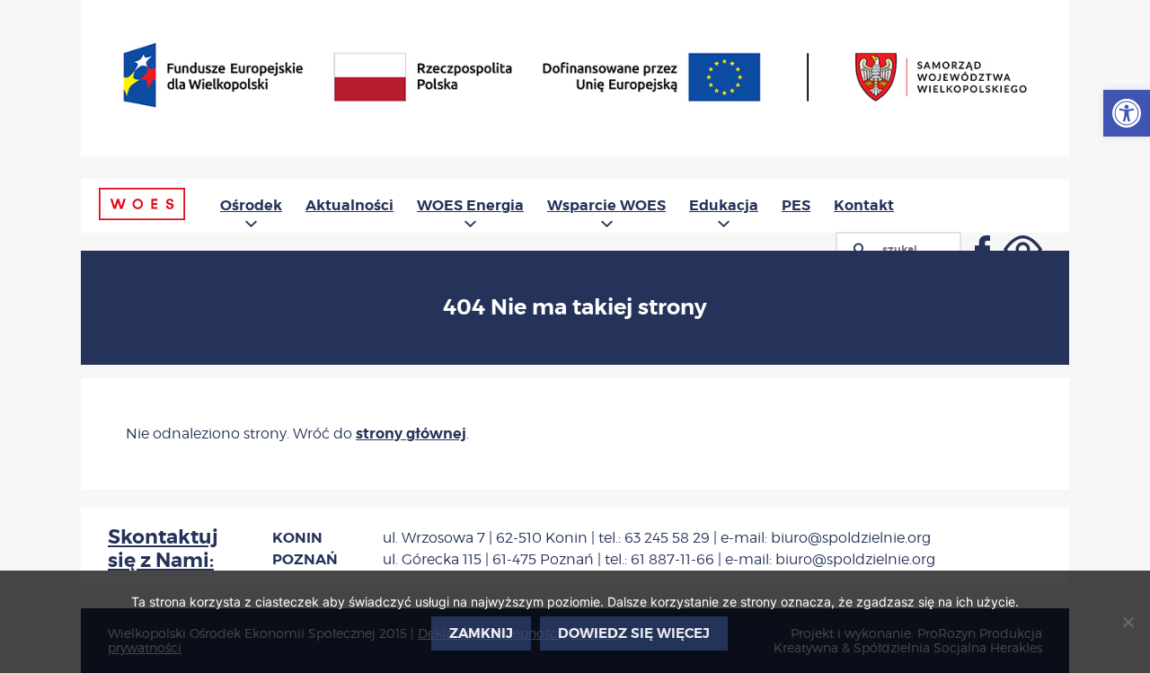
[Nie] (1128, 622)
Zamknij (481, 633)
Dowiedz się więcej (634, 633)
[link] (1126, 113)
